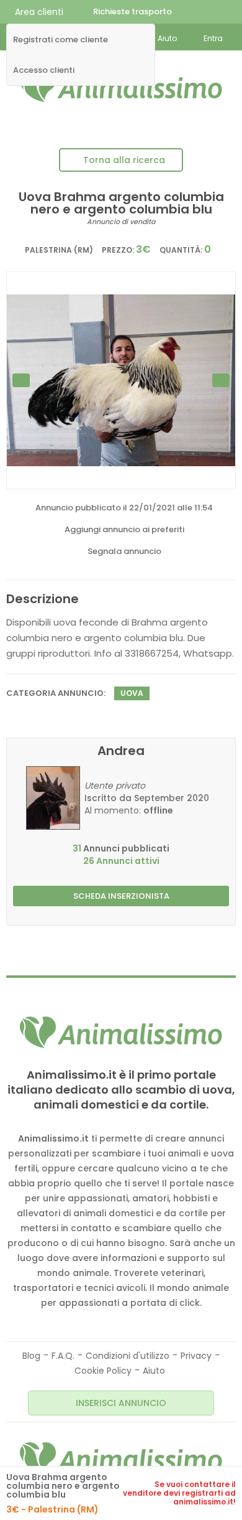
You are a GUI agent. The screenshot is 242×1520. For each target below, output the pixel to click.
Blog (31, 1355)
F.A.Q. (63, 1355)
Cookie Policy (103, 1370)
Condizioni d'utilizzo (127, 1355)
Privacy (196, 1355)
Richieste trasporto (132, 11)
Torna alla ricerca (124, 160)
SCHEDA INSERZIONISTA (121, 896)
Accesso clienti (43, 70)
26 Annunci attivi (121, 861)
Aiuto (154, 1370)
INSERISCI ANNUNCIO (121, 1403)
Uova (131, 693)
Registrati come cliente (60, 39)
